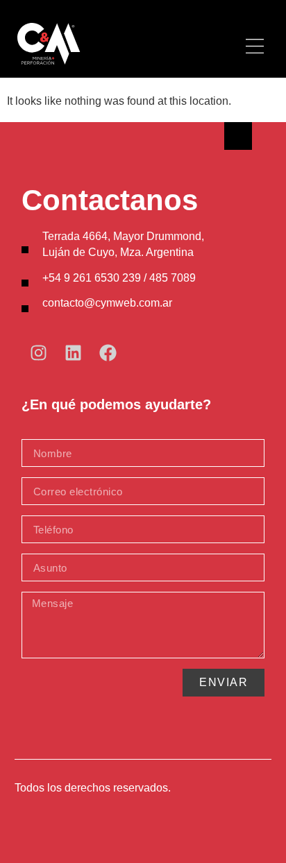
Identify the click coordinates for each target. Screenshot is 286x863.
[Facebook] (108, 352)
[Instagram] (39, 352)
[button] (255, 47)
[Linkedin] (73, 352)
